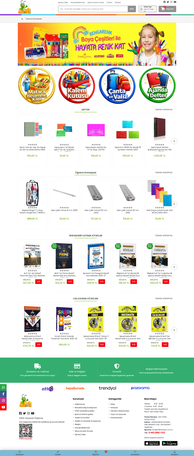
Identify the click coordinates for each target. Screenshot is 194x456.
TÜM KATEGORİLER (33, 19)
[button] (20, 44)
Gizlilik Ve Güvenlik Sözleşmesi (88, 421)
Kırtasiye (114, 407)
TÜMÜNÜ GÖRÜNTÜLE (163, 109)
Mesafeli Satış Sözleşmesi (86, 407)
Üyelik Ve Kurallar (82, 417)
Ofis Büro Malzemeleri (120, 411)
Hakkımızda (80, 404)
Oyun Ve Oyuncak (118, 414)
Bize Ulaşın (150, 398)
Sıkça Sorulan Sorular (95, 2)
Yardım (109, 2)
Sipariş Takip (63, 2)
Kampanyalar (116, 417)
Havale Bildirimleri (78, 2)
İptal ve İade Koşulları (84, 414)
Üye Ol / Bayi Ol (148, 10)
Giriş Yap (148, 7)
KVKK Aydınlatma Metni (84, 411)
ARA (132, 8)
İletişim (118, 2)
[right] (174, 141)
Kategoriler (115, 398)
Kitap (113, 404)
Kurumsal (78, 398)
